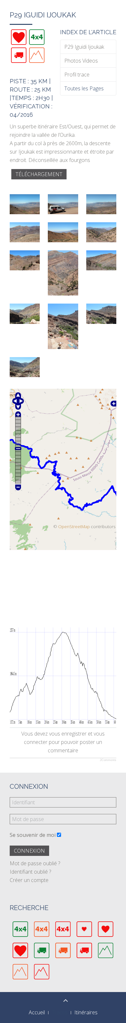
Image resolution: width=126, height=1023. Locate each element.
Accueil (37, 1012)
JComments (108, 760)
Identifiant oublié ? (30, 871)
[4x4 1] (37, 37)
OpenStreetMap (74, 526)
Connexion (29, 850)
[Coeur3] (19, 37)
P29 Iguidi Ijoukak (84, 46)
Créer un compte (29, 880)
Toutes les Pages (84, 88)
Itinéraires (86, 1012)
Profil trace (76, 74)
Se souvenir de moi (33, 834)
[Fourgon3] (19, 55)
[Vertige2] (37, 55)
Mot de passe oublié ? (35, 863)
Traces (60, 1012)
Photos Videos (81, 60)
